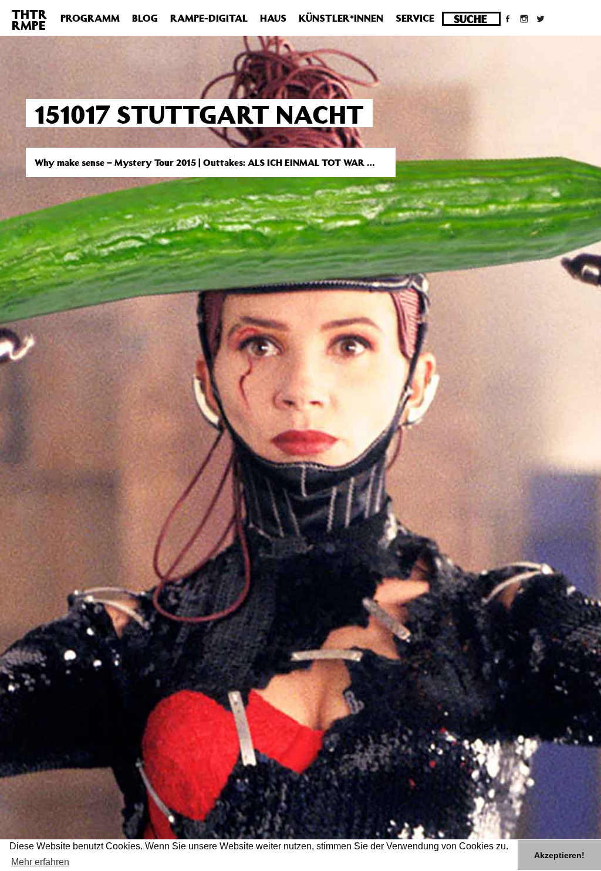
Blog (145, 18)
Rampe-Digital (209, 18)
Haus (273, 18)
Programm (90, 18)
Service (415, 18)
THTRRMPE (29, 19)
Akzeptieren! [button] (559, 855)
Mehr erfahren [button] (40, 862)
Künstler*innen (341, 18)
